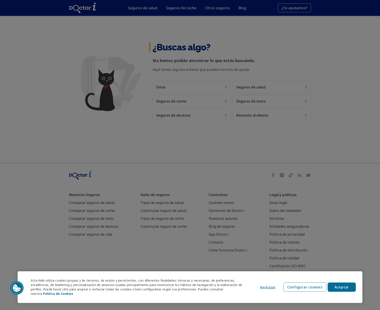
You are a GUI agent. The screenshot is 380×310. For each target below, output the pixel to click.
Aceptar (341, 287)
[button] (17, 288)
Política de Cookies (58, 294)
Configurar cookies (305, 287)
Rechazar (268, 287)
